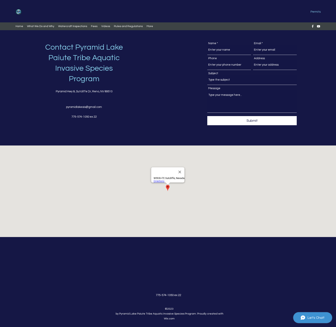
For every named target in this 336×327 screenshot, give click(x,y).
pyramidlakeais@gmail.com (84, 107)
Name (212, 43)
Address (259, 58)
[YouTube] (318, 26)
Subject (213, 73)
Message (214, 88)
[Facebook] (313, 26)
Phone (212, 58)
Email (257, 43)
